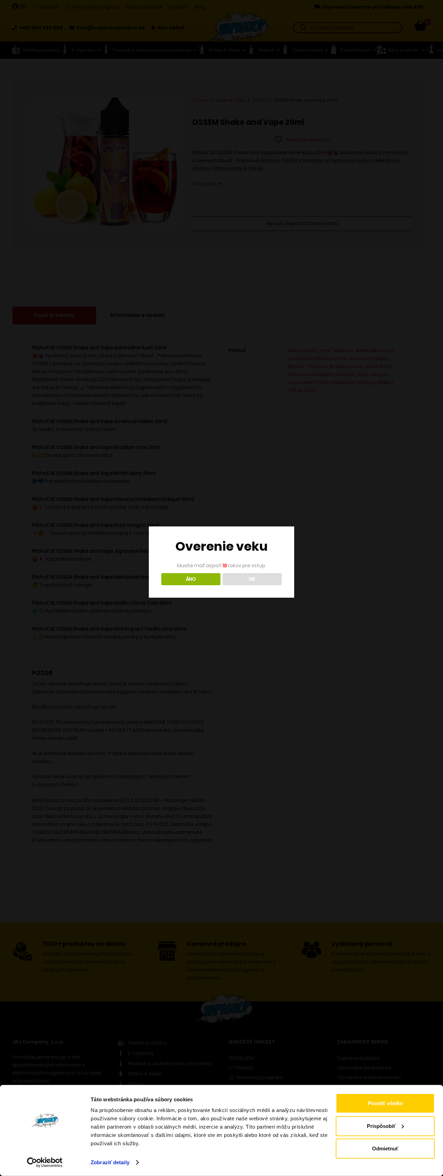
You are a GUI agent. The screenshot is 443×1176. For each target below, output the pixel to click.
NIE (252, 579)
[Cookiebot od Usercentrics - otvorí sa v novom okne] (45, 1162)
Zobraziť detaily (110, 1162)
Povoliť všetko (385, 1103)
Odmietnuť (385, 1148)
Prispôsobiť (381, 1126)
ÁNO (191, 579)
